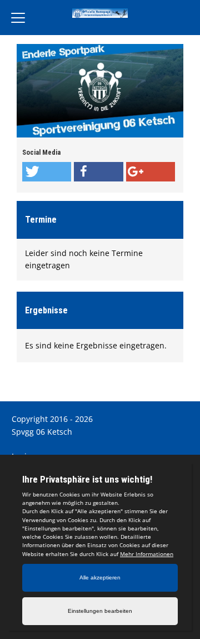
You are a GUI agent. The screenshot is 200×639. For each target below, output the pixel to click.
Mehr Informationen (146, 554)
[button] (46, 171)
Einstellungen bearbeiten (100, 611)
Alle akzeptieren (100, 577)
